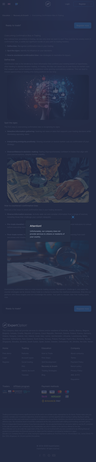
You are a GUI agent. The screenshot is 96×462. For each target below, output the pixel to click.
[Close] (73, 217)
